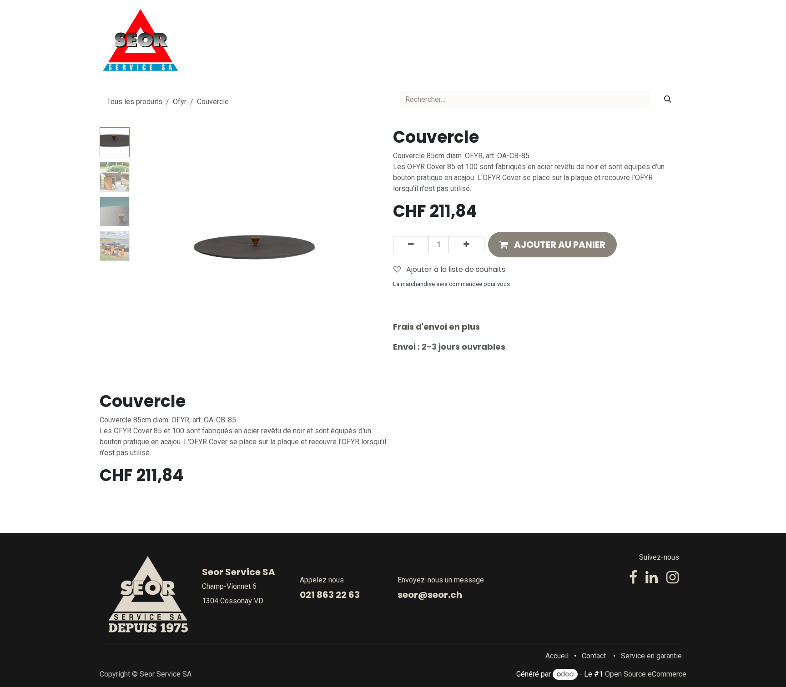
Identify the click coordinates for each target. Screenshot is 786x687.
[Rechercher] (667, 99)
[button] (145, 250)
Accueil (557, 656)
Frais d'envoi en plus (436, 326)
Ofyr (179, 101)
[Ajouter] (466, 244)
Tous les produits (134, 101)
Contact (594, 656)
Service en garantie (651, 656)
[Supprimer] (411, 244)
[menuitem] (365, 40)
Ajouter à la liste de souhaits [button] (454, 269)
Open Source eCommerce (645, 674)
